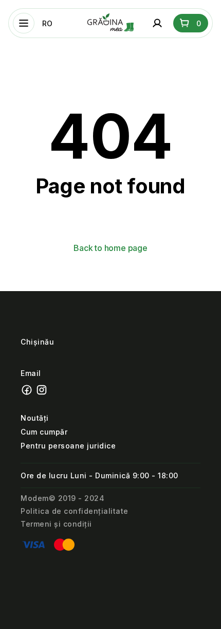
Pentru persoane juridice (68, 445)
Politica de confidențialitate (74, 511)
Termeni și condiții (56, 523)
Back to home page (110, 248)
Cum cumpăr (44, 431)
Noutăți (35, 418)
